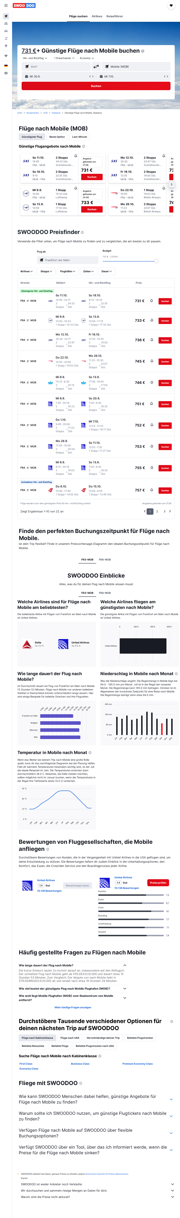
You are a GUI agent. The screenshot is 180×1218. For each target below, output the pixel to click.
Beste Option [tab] (57, 136)
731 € (29, 50)
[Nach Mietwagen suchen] (6, 31)
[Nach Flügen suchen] (6, 16)
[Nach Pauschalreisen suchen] (6, 38)
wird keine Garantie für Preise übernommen (107, 1174)
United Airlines (46, 880)
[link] (158, 882)
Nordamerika (32, 112)
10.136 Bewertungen (49, 890)
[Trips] (6, 55)
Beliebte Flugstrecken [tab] (140, 1037)
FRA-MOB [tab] (105, 559)
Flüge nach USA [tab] (69, 1037)
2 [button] (157, 511)
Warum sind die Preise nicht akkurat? (45, 1197)
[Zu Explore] (6, 45)
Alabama (56, 112)
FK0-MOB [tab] (87, 559)
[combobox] (87, 58)
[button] (6, 5)
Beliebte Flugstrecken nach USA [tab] (95, 1045)
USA (45, 112)
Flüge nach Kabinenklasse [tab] (37, 1037)
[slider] (156, 261)
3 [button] (164, 511)
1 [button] (150, 511)
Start (19, 112)
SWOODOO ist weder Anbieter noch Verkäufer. (52, 1184)
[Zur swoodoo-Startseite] (24, 5)
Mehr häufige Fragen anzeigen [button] (73, 1007)
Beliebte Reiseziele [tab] (33, 1045)
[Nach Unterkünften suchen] (6, 23)
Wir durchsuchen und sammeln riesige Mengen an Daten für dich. (64, 1190)
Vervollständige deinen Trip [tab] (103, 1037)
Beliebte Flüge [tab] (60, 1045)
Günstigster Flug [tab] (32, 136)
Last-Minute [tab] (79, 136)
